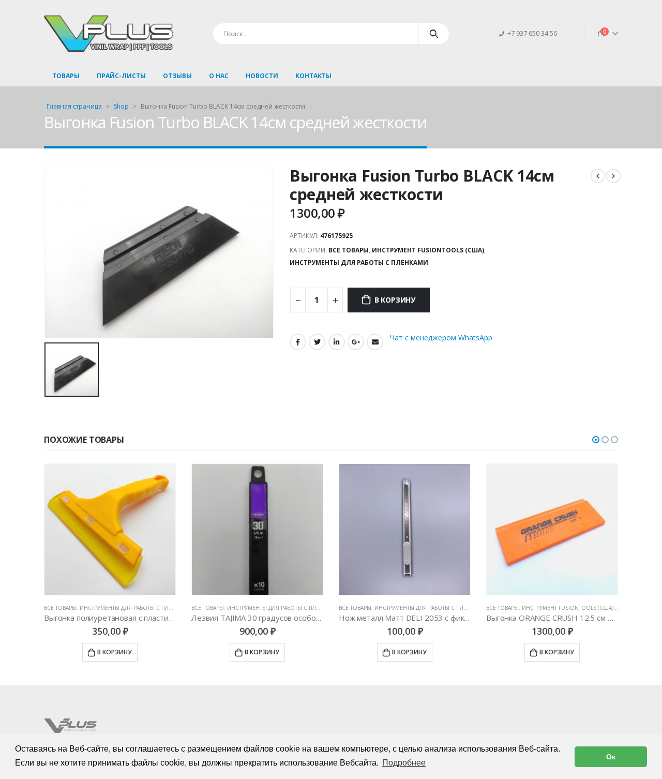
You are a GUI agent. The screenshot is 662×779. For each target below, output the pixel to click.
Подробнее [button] (404, 762)
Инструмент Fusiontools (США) (428, 250)
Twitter (317, 342)
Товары (66, 75)
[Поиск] (434, 33)
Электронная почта (375, 342)
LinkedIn (336, 342)
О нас (219, 75)
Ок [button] (610, 757)
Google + (356, 342)
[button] (595, 439)
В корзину (394, 300)
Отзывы (177, 75)
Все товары (348, 250)
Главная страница (74, 106)
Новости (262, 75)
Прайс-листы (121, 75)
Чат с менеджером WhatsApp (441, 337)
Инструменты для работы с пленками (359, 262)
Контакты (313, 75)
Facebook (298, 342)
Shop (121, 106)
